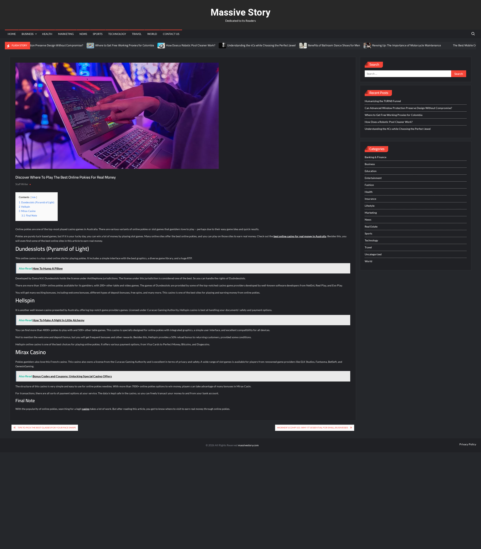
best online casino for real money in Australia (300, 236)
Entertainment (373, 177)
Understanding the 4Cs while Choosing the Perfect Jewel (246, 45)
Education (371, 171)
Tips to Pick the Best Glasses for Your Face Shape (47, 427)
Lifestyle (369, 205)
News (83, 33)
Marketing (66, 33)
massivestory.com (248, 445)
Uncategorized (373, 254)
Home (12, 33)
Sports (97, 33)
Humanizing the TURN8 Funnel (383, 101)
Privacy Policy (467, 444)
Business (27, 33)
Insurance (370, 198)
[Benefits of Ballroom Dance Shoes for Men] (288, 45)
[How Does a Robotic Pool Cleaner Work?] (146, 45)
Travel (136, 33)
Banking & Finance (375, 157)
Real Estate (371, 226)
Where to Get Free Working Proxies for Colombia (109, 45)
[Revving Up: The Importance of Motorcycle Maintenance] (352, 45)
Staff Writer (21, 184)
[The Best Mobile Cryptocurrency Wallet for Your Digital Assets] (433, 45)
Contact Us (171, 33)
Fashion (369, 184)
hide (34, 197)
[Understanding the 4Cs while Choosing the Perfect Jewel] (207, 45)
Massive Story (240, 12)
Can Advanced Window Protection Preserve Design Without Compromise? (408, 108)
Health (47, 33)
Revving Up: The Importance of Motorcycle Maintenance (391, 45)
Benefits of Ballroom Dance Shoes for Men (319, 45)
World (152, 33)
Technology (117, 33)
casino (85, 408)
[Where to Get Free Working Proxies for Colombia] (75, 45)
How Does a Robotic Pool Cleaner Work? (175, 45)
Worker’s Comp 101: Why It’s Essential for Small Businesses (312, 427)
